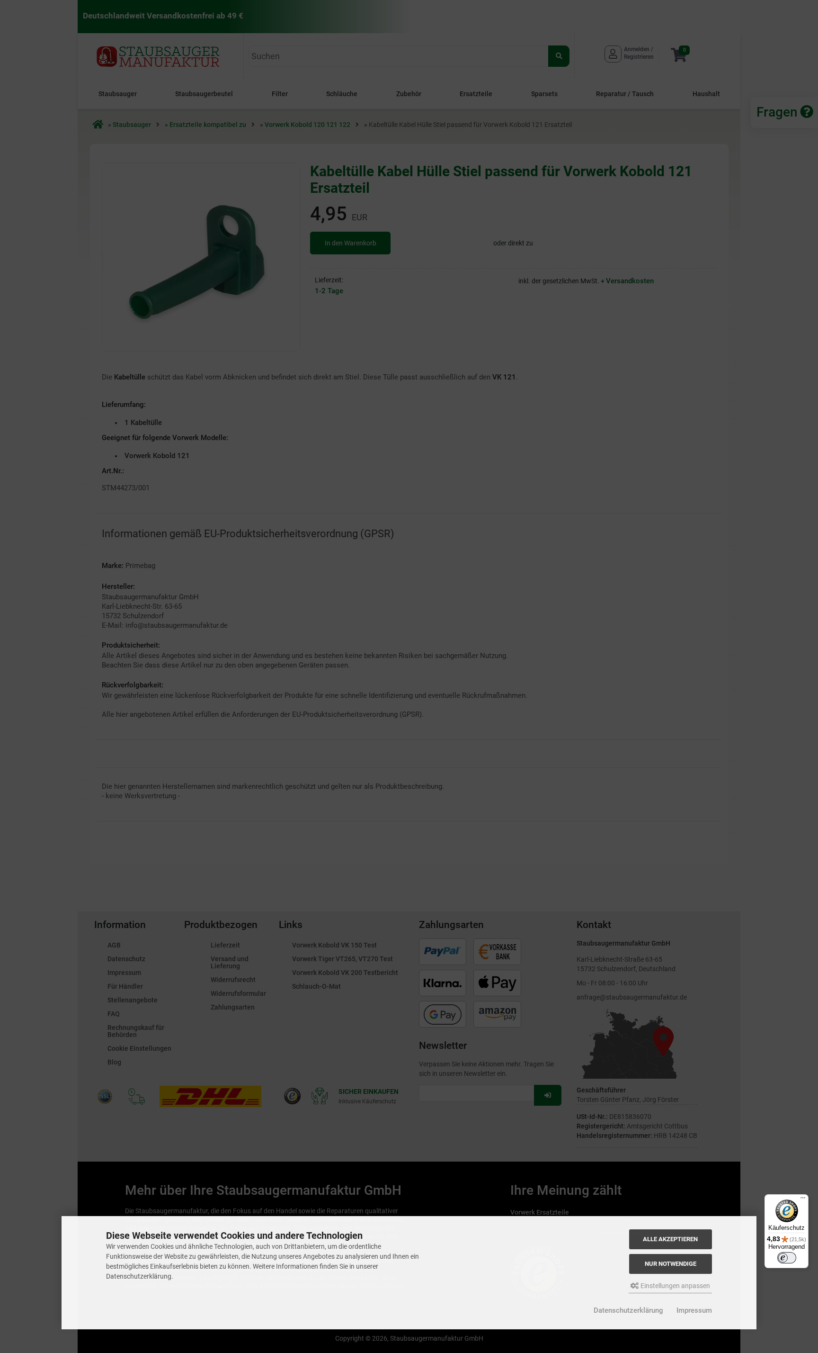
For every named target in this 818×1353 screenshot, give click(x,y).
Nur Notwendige (670, 1263)
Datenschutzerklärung (628, 1310)
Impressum (694, 1310)
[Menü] (803, 1200)
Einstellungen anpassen (674, 1286)
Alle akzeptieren (670, 1239)
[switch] (786, 1257)
